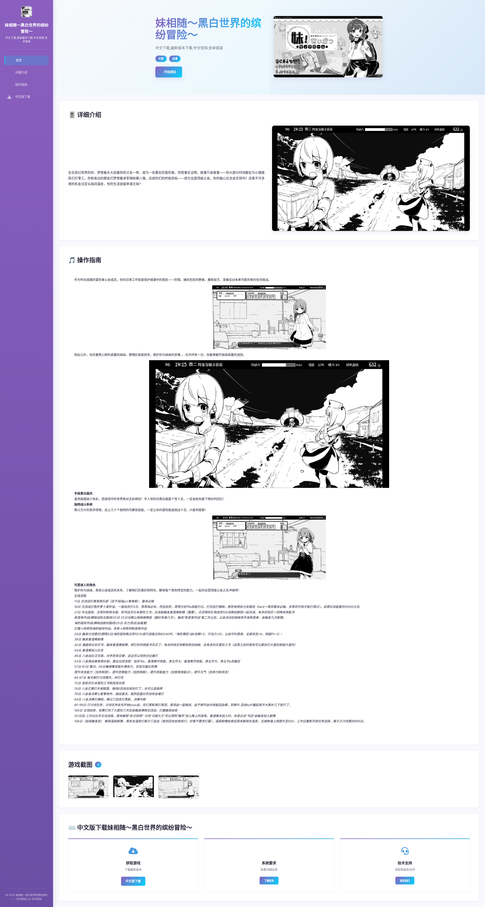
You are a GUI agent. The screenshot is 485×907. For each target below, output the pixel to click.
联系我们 (405, 880)
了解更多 (269, 880)
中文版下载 (133, 881)
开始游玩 (170, 72)
